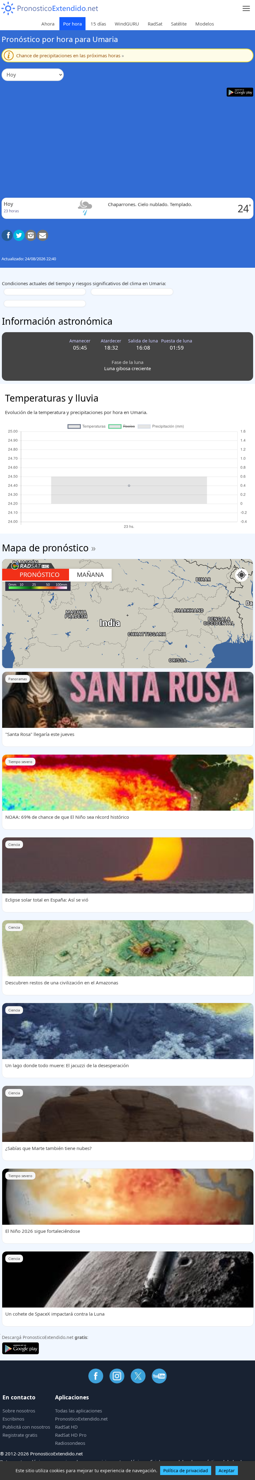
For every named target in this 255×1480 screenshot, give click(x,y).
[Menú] (246, 8)
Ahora (47, 24)
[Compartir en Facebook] (7, 235)
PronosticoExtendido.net (81, 1419)
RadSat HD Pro (70, 1435)
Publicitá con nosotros (26, 1427)
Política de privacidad (185, 1470)
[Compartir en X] (19, 235)
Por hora (72, 24)
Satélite (179, 24)
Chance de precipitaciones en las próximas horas (70, 55)
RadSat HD (66, 1427)
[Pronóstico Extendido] (50, 8)
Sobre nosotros (18, 1410)
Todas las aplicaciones (78, 1410)
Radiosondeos (70, 1443)
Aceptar (227, 1470)
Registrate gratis (19, 1435)
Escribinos (13, 1419)
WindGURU (127, 24)
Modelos (204, 24)
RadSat (155, 24)
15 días (98, 24)
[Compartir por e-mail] (42, 235)
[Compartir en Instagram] (30, 235)
